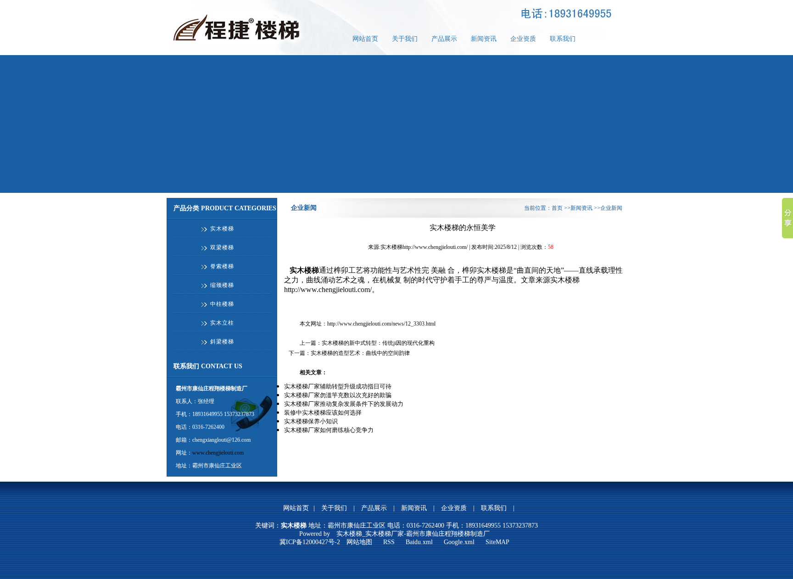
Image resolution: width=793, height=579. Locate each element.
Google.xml (459, 542)
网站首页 (365, 38)
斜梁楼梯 (222, 341)
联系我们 (562, 38)
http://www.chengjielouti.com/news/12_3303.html (381, 323)
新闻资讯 (484, 38)
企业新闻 (304, 207)
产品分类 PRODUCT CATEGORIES (224, 208)
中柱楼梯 (222, 304)
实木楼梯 (222, 228)
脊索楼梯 (222, 266)
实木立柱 (222, 323)
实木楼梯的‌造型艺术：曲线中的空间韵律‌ (360, 353)
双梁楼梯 (222, 247)
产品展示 (444, 38)
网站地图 (359, 542)
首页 (557, 208)
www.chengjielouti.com (218, 453)
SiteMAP (497, 542)
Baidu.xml (419, 542)
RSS (389, 542)
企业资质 (523, 38)
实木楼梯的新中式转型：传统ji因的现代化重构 (378, 343)
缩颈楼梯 (222, 285)
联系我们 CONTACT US (207, 366)
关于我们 (405, 38)
